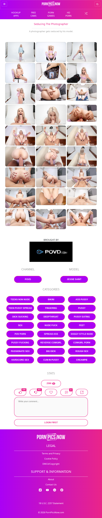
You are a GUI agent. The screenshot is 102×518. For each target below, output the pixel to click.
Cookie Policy (51, 458)
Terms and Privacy (51, 453)
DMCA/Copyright (51, 463)
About (51, 479)
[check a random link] (86, 13)
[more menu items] (4, 4)
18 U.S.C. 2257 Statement (51, 503)
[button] (66, 392)
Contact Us (51, 484)
